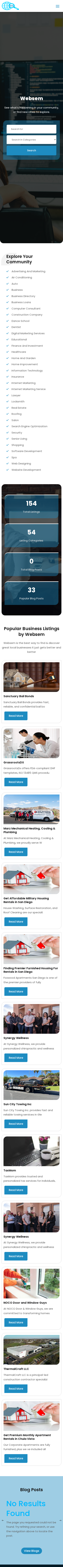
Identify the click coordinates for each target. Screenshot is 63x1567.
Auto (15, 284)
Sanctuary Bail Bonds (19, 696)
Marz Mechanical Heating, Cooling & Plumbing (29, 830)
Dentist (16, 327)
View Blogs (31, 1551)
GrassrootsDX (14, 762)
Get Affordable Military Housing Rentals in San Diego (26, 900)
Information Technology (27, 370)
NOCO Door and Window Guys (25, 1303)
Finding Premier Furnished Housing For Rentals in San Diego (31, 970)
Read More (16, 716)
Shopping (18, 445)
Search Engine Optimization (29, 426)
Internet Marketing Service (29, 389)
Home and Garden (24, 358)
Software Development (27, 451)
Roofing (17, 414)
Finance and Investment (27, 346)
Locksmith (18, 401)
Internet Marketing (24, 383)
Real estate (19, 408)
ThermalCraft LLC (16, 1369)
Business (17, 290)
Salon (15, 420)
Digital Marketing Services (28, 333)
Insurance (18, 376)
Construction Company (27, 314)
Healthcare (19, 352)
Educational (19, 339)
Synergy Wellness (16, 1038)
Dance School (20, 321)
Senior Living (19, 439)
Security (17, 432)
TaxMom (10, 1170)
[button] (60, 1520)
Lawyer (16, 395)
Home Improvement (25, 364)
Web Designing (21, 463)
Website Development (26, 470)
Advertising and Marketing (28, 271)
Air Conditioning (22, 277)
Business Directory (23, 296)
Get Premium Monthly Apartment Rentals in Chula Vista (27, 1437)
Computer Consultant (26, 308)
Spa (14, 457)
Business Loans (21, 302)
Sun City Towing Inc (17, 1104)
